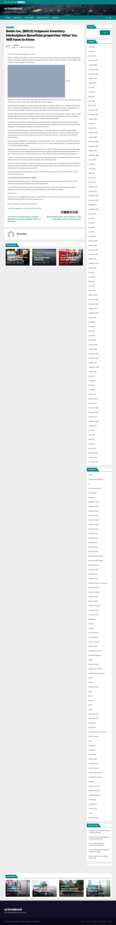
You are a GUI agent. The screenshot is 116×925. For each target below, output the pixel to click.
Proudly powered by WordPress (12, 921)
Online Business (94, 714)
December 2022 (94, 196)
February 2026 (93, 60)
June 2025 (92, 92)
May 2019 (92, 385)
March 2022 (92, 236)
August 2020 (92, 317)
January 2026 (93, 65)
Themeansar (36, 921)
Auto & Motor (93, 493)
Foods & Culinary (94, 642)
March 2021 (92, 290)
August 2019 (92, 371)
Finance (91, 623)
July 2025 (92, 87)
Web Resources (94, 817)
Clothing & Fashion (95, 605)
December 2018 (94, 408)
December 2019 (94, 353)
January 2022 (93, 245)
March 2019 (92, 394)
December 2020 (94, 299)
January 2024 (93, 137)
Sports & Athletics (94, 786)
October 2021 (93, 259)
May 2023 (92, 173)
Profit (90, 741)
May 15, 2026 (93, 894)
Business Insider (94, 520)
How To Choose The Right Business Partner (17, 259)
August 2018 (92, 426)
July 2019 (92, 376)
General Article (93, 646)
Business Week (93, 596)
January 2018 (93, 457)
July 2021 (92, 272)
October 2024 (93, 119)
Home (8, 17)
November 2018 (94, 412)
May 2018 (92, 439)
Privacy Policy (42, 17)
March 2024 (92, 128)
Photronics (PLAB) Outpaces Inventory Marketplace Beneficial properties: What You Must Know (24, 219)
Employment (92, 619)
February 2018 (93, 453)
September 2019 (94, 367)
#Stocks (31, 47)
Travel (90, 813)
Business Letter (93, 529)
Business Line (93, 538)
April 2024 (92, 123)
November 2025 (94, 74)
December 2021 (94, 250)
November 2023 (94, 146)
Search (91, 27)
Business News (10, 27)
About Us (17, 17)
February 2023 (93, 187)
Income (91, 678)
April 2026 (92, 51)
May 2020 (92, 331)
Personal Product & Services (97, 732)
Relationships (93, 759)
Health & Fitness (94, 664)
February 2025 (93, 110)
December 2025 (94, 69)
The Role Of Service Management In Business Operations (44, 890)
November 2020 (94, 304)
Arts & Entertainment (95, 488)
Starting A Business (95, 790)
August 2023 (92, 159)
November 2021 (94, 254)
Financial (91, 628)
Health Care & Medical (96, 669)
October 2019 (93, 362)
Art (89, 484)
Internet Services (94, 687)
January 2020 (93, 349)
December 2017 (94, 462)
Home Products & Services (97, 673)
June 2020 (92, 326)
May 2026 (92, 47)
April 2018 (92, 444)
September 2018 (94, 421)
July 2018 (92, 430)
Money (91, 696)
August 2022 (92, 214)
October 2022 (93, 205)
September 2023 (94, 155)
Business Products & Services (98, 583)
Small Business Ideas (95, 772)
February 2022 (93, 241)
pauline (16, 45)
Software (91, 781)
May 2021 (92, 281)
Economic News (94, 610)
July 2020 (92, 322)
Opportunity (92, 723)
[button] (107, 17)
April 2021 (92, 286)
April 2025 (92, 101)
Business (91, 497)
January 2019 (93, 403)
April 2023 (92, 177)
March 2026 (92, 56)
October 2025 (93, 78)
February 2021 (93, 295)
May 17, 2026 (66, 894)
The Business (93, 804)
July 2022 (92, 218)
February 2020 (93, 344)
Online (91, 709)
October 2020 (93, 308)
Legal (90, 691)
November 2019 (94, 358)
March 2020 (92, 340)
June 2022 (92, 223)
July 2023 (92, 164)
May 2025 (92, 96)
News (90, 705)
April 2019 (92, 389)
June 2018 (92, 435)
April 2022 (92, 232)
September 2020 (94, 313)
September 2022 (94, 209)
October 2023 (93, 150)
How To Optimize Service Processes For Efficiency (70, 890)
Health (91, 660)
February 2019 (93, 399)
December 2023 (94, 141)
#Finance (26, 47)
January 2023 (93, 191)
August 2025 (92, 83)
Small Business (93, 763)
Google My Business (95, 651)
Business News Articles (96, 556)
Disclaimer (29, 17)
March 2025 (92, 105)
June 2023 (92, 168)
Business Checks (94, 502)
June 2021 (92, 277)
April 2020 (92, 335)
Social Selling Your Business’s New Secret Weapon (70, 259)
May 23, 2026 (13, 894)
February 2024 (93, 132)
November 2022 (94, 200)
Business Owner (94, 565)
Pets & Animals (93, 736)
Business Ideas (93, 511)
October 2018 (93, 417)
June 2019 (92, 380)
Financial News (93, 632)
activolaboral (13, 8)
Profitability (92, 745)
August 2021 (92, 268)
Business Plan (93, 574)
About (90, 475)
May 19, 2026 (40, 894)
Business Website (94, 587)
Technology (92, 799)
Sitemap (55, 17)
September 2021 (94, 263)
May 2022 (92, 227)
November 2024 (94, 114)
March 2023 (92, 182)
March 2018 (92, 448)
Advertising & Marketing (96, 479)
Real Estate (92, 754)
